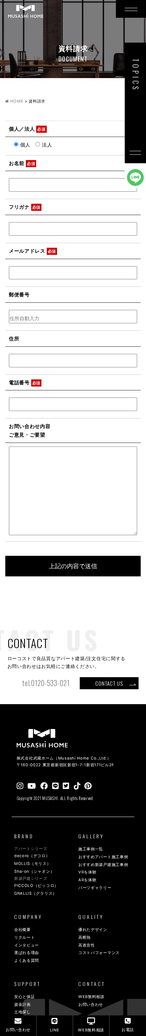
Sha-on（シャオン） (34, 871)
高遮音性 (86, 945)
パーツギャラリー (95, 887)
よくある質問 (26, 960)
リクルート (24, 937)
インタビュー (26, 945)
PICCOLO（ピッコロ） (36, 885)
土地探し (22, 1011)
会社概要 (22, 929)
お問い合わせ (90, 1004)
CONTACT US (109, 683)
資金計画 (22, 1004)
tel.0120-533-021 (45, 683)
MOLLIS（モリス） (32, 863)
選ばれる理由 (26, 952)
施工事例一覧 (90, 848)
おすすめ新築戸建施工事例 (103, 864)
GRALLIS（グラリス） (35, 893)
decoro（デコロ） (32, 855)
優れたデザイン (92, 929)
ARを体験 (87, 879)
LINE (55, 1029)
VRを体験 (87, 872)
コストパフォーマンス (99, 952)
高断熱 (84, 937)
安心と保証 (24, 996)
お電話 (128, 1029)
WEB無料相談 (91, 996)
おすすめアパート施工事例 (103, 856)
